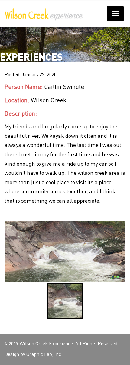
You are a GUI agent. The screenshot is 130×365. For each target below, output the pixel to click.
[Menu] (115, 13)
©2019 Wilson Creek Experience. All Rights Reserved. (62, 344)
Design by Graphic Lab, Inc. (33, 354)
